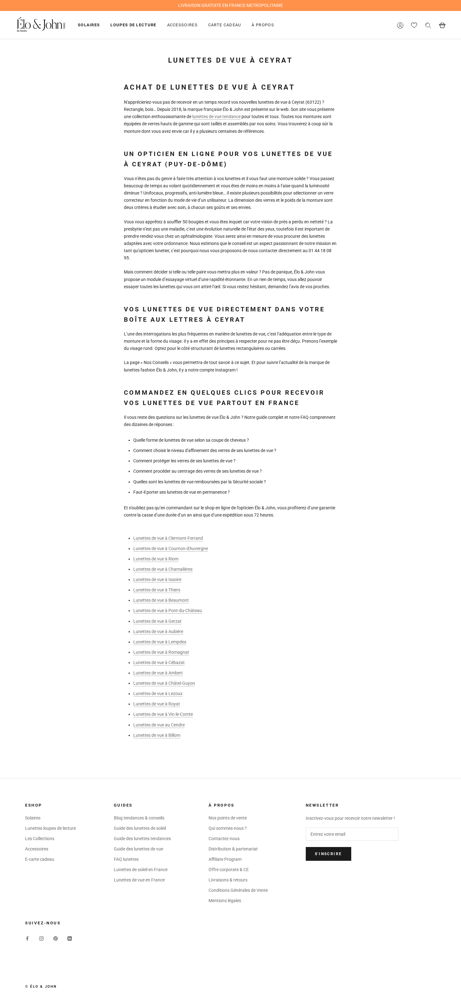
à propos (263, 25)
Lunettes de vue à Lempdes (159, 641)
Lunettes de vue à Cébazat (159, 662)
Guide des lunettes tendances (142, 838)
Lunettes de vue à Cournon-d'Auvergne (170, 548)
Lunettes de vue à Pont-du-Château (167, 610)
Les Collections (39, 838)
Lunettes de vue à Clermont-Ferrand (168, 538)
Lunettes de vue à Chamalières (163, 569)
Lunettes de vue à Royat (156, 703)
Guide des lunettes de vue (138, 848)
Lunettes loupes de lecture (50, 828)
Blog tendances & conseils (139, 817)
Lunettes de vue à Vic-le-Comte (163, 714)
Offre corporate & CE (229, 869)
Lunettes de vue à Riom (155, 558)
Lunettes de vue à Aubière (158, 631)
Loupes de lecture (133, 25)
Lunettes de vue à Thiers (156, 589)
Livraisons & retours (228, 879)
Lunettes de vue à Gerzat (157, 621)
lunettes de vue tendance (216, 116)
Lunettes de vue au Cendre (159, 724)
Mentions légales (225, 900)
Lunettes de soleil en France (140, 869)
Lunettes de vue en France (139, 879)
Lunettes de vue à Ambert (158, 672)
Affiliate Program (225, 859)
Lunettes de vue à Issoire (157, 579)
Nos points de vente (228, 817)
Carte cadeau (224, 25)
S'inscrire (328, 854)
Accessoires (182, 25)
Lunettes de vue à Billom (156, 735)
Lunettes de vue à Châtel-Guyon (164, 683)
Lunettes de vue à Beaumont (161, 600)
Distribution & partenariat (233, 848)
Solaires (89, 25)
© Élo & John (41, 987)
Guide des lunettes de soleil (140, 828)
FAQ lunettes (126, 859)
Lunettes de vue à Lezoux (158, 693)
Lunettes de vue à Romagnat (161, 652)
